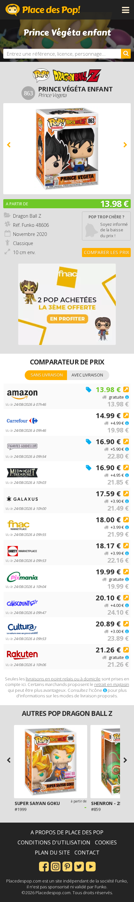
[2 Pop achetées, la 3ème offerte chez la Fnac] (67, 304)
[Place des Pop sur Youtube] (91, 866)
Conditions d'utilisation (54, 842)
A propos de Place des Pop (67, 832)
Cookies (106, 842)
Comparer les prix (106, 252)
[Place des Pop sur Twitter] (79, 866)
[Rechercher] (126, 54)
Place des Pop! (43, 10)
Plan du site (52, 852)
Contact (87, 852)
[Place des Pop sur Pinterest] (67, 866)
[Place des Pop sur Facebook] (44, 866)
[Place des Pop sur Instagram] (55, 866)
